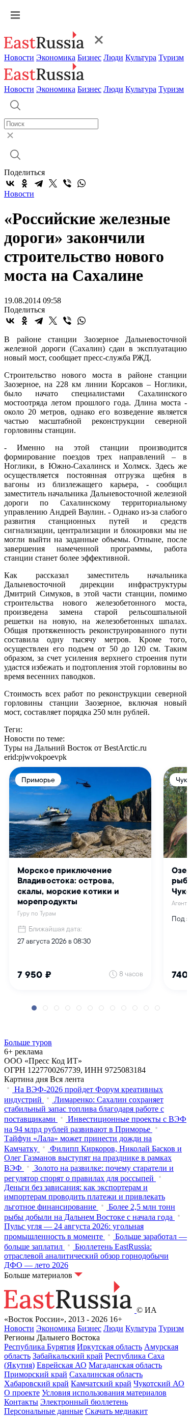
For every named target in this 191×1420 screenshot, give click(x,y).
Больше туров (28, 1042)
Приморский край (35, 1374)
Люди (113, 57)
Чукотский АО (158, 1383)
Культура (140, 57)
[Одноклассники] (24, 183)
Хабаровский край (36, 1383)
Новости (19, 57)
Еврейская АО (62, 1365)
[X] (53, 183)
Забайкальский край (68, 1356)
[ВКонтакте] (10, 183)
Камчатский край (101, 1383)
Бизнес (89, 57)
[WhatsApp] (81, 183)
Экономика (55, 57)
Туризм (171, 57)
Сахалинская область (106, 1374)
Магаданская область (125, 1365)
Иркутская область (109, 1346)
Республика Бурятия (39, 1346)
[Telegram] (39, 183)
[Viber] (67, 183)
